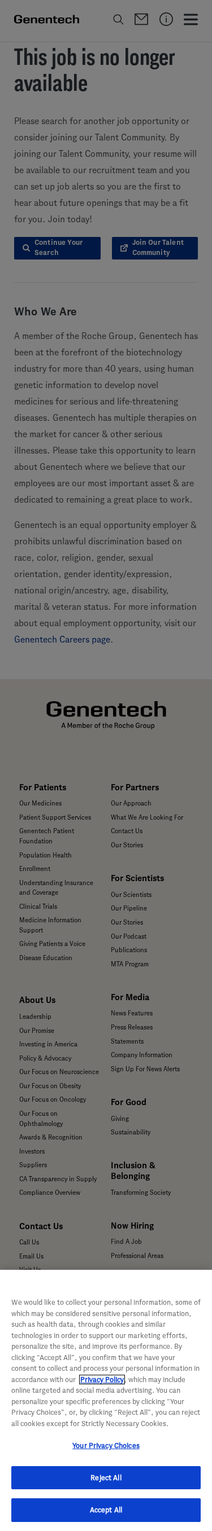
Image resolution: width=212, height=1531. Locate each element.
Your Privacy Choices (106, 1445)
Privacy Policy (102, 1379)
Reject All (105, 1477)
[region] (106, 1400)
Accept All (106, 1510)
